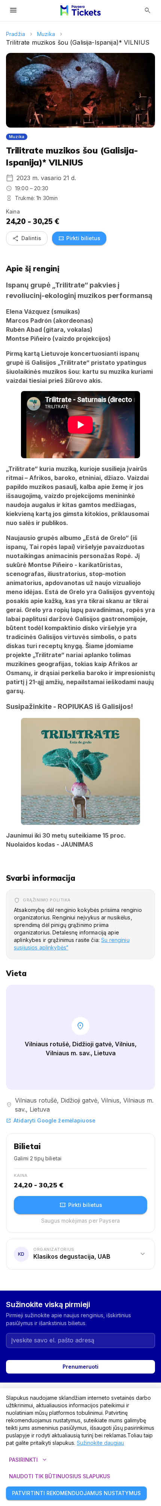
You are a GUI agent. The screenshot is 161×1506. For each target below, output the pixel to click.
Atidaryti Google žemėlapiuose (50, 1120)
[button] (80, 771)
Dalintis (26, 238)
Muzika (46, 34)
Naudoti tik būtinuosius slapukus (59, 1476)
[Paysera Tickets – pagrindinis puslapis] (80, 10)
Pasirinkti (28, 1459)
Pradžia (15, 34)
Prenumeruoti (80, 1366)
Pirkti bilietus (79, 238)
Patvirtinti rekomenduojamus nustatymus (76, 1493)
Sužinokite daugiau (100, 1443)
